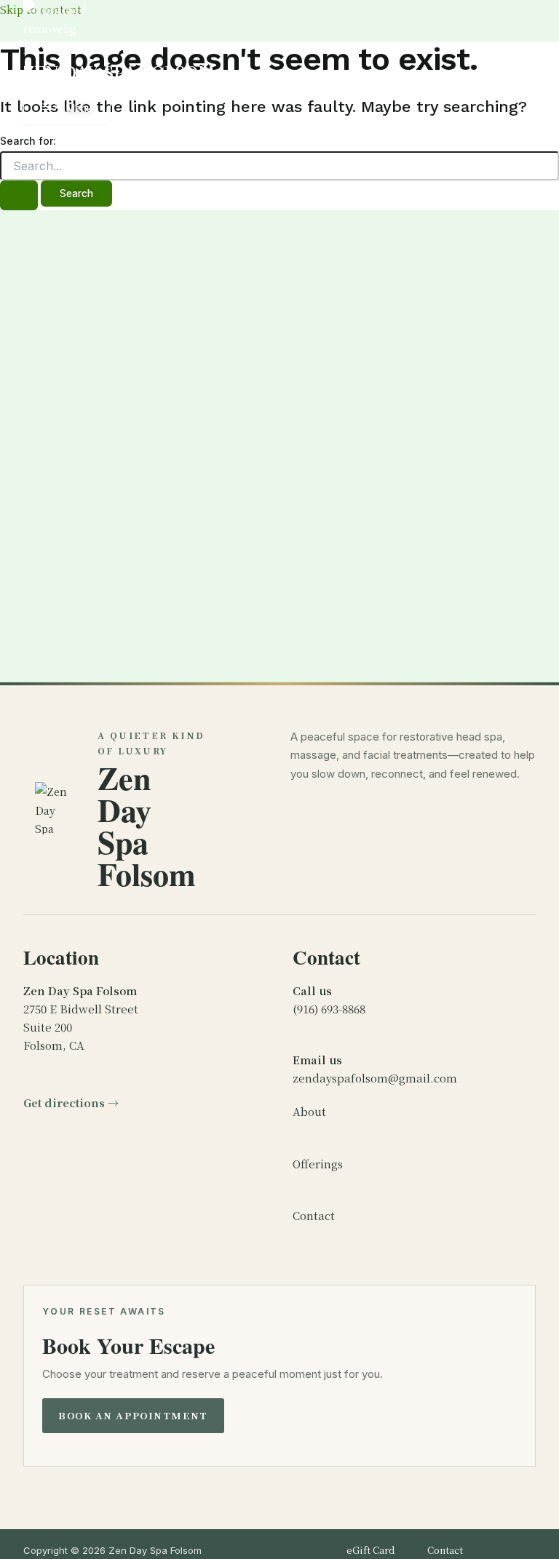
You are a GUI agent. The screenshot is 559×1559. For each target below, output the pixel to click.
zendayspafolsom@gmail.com (375, 1068)
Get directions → (71, 1102)
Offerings (318, 1163)
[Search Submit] (19, 195)
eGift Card (370, 1550)
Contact (314, 1215)
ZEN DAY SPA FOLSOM (119, 72)
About (309, 1111)
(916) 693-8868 (329, 999)
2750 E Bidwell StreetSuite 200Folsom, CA (80, 1017)
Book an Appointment (133, 1415)
